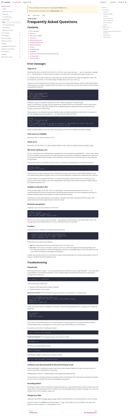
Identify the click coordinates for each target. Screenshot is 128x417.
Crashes (32, 47)
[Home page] (28, 15)
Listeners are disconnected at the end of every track (44, 54)
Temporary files (34, 58)
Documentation (16, 2)
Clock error (33, 38)
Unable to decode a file (36, 42)
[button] (11, 6)
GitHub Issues (70, 245)
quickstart (35, 137)
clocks (36, 145)
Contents (104, 7)
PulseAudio (33, 51)
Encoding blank (34, 56)
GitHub (120, 2)
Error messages (34, 31)
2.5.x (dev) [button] (112, 2)
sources (52, 137)
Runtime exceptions (35, 45)
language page (31, 222)
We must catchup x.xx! (36, 40)
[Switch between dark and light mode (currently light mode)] (125, 2)
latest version (55, 11)
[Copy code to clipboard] (96, 91)
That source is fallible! (36, 36)
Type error (33, 33)
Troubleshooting (34, 49)
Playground (26, 2)
